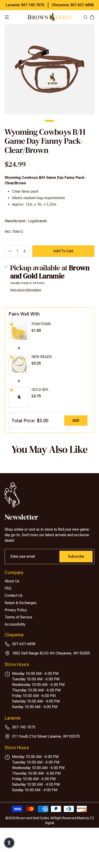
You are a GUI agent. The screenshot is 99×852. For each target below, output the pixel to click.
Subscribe (76, 556)
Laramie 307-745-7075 (25, 5)
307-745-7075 (23, 727)
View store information (25, 290)
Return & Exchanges (21, 603)
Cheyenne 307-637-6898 (72, 5)
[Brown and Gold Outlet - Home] (49, 17)
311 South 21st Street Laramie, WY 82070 (46, 736)
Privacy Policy (16, 610)
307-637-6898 (23, 644)
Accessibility (15, 624)
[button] (9, 842)
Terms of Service (18, 617)
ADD (75, 420)
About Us (12, 581)
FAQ (8, 588)
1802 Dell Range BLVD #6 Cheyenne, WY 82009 (51, 653)
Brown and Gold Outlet (32, 818)
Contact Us (14, 595)
